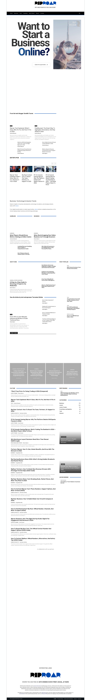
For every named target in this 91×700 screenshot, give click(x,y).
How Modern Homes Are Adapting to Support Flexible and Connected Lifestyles (49, 266)
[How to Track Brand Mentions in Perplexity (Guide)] (38, 314)
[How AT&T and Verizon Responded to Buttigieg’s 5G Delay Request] (62, 307)
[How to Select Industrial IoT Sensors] (38, 301)
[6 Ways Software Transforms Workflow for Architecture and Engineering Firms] (18, 373)
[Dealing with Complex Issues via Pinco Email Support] (38, 308)
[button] (79, 13)
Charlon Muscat (13, 133)
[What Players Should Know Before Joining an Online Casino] (21, 225)
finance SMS (44, 693)
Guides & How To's (15, 413)
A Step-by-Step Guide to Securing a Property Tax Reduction (18, 283)
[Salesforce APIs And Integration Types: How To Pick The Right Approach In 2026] (13, 144)
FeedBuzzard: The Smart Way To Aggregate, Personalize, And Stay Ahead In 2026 (45, 129)
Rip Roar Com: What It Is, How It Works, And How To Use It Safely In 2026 (70, 468)
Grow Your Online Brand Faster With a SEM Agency (48, 279)
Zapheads (44, 692)
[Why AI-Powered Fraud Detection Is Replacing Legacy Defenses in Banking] (13, 150)
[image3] (45, 79)
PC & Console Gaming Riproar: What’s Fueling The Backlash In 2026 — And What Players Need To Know (51, 179)
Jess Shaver (20, 423)
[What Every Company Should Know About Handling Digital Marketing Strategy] (36, 373)
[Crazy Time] (31, 632)
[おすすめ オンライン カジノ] (19, 553)
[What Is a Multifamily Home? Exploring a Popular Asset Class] (37, 286)
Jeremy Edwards (13, 238)
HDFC (68, 265)
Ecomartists (21, 693)
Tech (11, 125)
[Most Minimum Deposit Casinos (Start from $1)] (13, 255)
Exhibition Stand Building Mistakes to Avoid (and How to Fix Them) (48, 273)
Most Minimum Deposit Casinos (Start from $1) (23, 254)
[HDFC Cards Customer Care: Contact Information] (62, 267)
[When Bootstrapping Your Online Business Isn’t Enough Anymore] (45, 225)
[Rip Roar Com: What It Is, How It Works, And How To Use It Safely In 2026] (70, 460)
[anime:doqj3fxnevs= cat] (21, 79)
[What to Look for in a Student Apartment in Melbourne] (70, 431)
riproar (16, 205)
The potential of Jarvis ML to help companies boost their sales (73, 300)
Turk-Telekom (63, 480)
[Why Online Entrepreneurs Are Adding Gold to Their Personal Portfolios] (37, 248)
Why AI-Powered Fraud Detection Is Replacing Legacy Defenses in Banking (24, 150)
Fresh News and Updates (16, 442)
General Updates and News (16, 280)
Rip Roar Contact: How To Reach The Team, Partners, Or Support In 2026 (27, 178)
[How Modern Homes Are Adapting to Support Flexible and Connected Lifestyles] (37, 266)
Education (63, 436)
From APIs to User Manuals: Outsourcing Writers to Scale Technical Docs (19, 318)
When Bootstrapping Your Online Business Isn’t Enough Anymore (45, 236)
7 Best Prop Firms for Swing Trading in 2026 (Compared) (29, 391)
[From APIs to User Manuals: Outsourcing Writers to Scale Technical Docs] (21, 307)
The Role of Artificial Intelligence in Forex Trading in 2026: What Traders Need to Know (49, 320)
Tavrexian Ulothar (23, 413)
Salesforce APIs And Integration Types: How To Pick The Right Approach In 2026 (24, 143)
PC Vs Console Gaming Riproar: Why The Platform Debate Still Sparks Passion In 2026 (39, 179)
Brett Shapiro (63, 442)
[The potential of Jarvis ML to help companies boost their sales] (62, 299)
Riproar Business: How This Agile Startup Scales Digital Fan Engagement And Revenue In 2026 (30, 519)
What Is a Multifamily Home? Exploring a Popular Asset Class (49, 286)
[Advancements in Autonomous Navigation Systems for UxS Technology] (54, 373)
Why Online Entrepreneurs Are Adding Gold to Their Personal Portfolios (48, 247)
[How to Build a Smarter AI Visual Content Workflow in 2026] (38, 144)
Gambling (12, 233)
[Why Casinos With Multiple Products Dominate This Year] (72, 373)
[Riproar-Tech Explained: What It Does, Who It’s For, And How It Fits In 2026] (21, 121)
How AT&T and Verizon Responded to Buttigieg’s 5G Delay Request (73, 308)
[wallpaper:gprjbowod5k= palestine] (70, 79)
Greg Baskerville (19, 452)
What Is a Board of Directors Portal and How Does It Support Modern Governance (48, 150)
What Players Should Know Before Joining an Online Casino (20, 236)
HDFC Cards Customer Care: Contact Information (74, 268)
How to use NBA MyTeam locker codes (73, 316)
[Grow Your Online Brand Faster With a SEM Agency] (37, 279)
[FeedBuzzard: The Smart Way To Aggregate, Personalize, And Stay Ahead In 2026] (45, 121)
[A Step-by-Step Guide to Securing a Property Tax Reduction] (21, 271)
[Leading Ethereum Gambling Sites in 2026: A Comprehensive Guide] (13, 248)
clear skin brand (37, 685)
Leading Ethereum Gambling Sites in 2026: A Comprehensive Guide (25, 247)
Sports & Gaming (70, 314)
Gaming (62, 464)
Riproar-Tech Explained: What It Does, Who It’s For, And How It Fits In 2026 (20, 129)
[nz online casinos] (19, 562)
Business (36, 233)
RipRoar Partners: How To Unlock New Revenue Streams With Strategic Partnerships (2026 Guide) (31, 469)
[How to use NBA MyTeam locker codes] (62, 315)
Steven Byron (44, 153)
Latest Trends (14, 393)
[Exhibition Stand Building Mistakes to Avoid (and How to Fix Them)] (37, 273)
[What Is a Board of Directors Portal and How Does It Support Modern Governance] (38, 150)
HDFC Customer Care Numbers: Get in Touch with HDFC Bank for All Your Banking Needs (69, 394)
